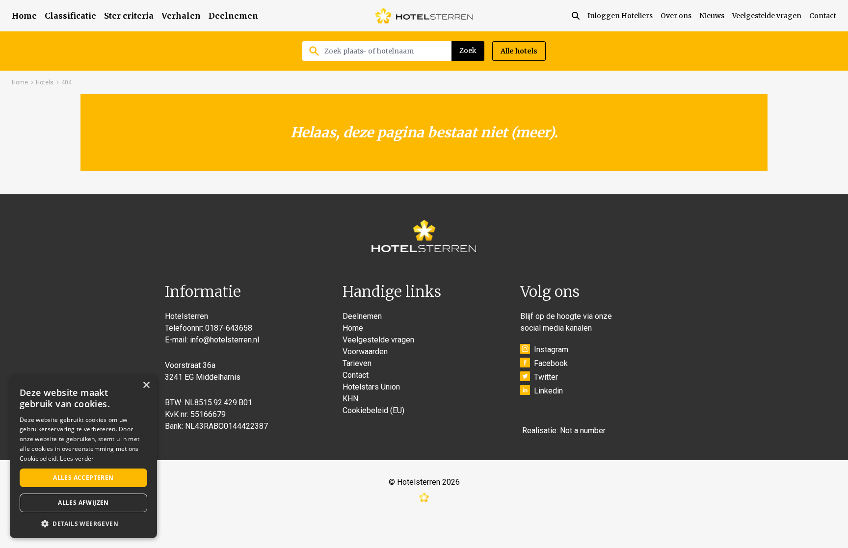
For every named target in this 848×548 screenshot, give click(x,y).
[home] (424, 16)
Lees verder (77, 458)
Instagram (551, 349)
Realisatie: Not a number (564, 430)
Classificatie (70, 16)
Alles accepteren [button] (83, 477)
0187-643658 (228, 328)
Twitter (546, 377)
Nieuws (711, 15)
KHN (350, 398)
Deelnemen (233, 16)
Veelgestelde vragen (766, 15)
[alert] (83, 456)
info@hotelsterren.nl (224, 339)
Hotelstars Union (371, 386)
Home (24, 16)
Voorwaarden (365, 351)
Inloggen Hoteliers (620, 15)
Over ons (676, 15)
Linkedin (548, 390)
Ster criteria (129, 16)
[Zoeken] (579, 16)
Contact (822, 15)
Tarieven (357, 363)
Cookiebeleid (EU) (373, 410)
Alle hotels (519, 51)
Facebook (551, 363)
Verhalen (181, 16)
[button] (83, 523)
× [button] (146, 385)
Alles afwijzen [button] (83, 502)
